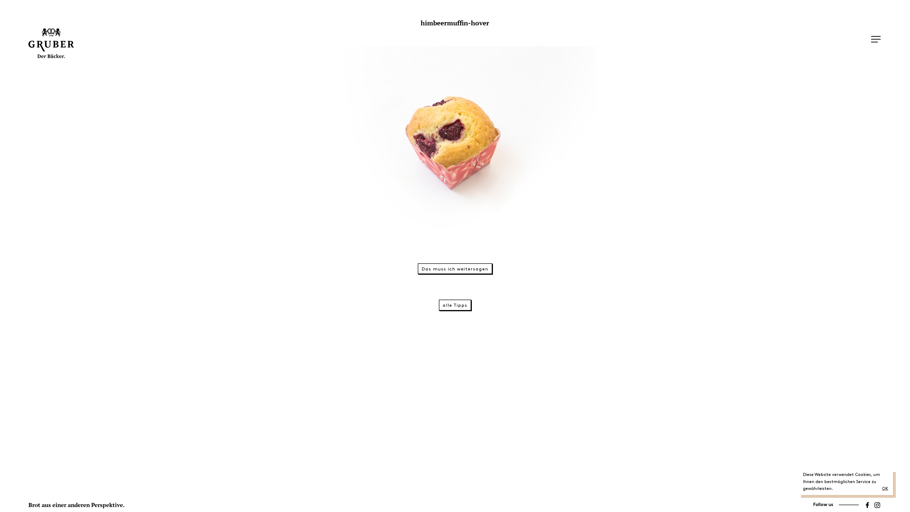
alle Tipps (455, 305)
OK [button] (885, 489)
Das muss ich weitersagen (455, 269)
